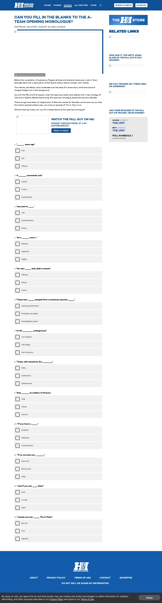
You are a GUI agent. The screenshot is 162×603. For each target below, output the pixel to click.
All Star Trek (81, 5)
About (34, 577)
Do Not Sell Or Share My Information (85, 583)
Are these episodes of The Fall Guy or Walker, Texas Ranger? (126, 111)
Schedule (141, 5)
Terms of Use (82, 577)
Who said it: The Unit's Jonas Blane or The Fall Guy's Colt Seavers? (125, 57)
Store (94, 5)
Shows (47, 5)
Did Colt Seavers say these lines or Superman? (127, 85)
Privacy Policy (56, 577)
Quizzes (68, 5)
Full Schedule (121, 135)
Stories (57, 5)
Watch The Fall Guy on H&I (72, 119)
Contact (105, 577)
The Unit (118, 123)
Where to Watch (123, 5)
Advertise (125, 577)
